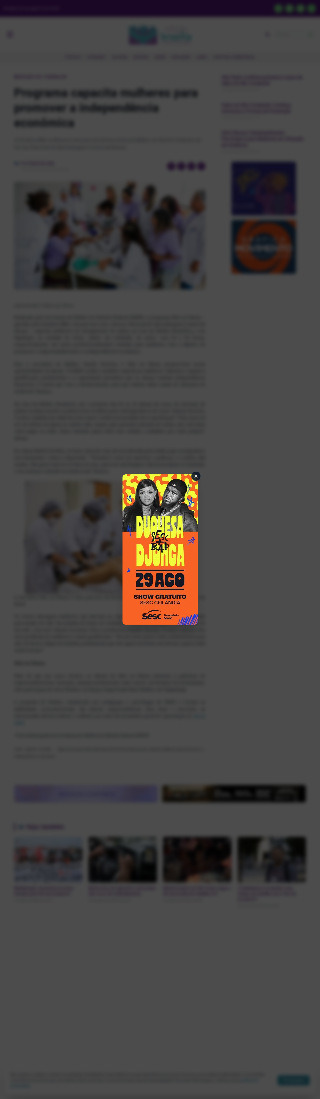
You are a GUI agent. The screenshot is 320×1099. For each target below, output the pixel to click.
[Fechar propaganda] (196, 476)
